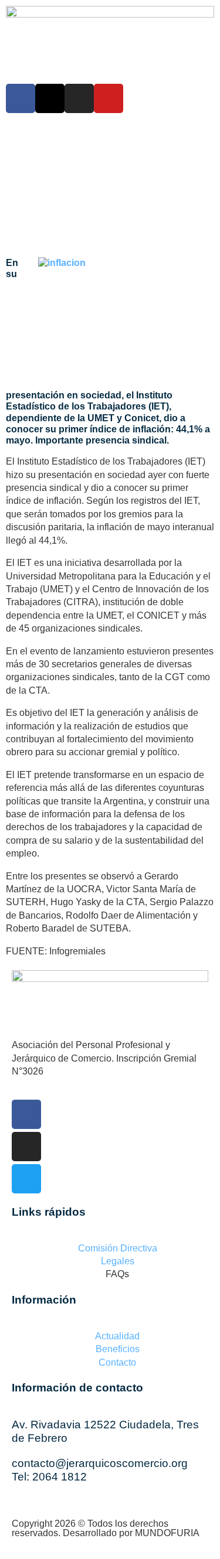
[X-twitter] (50, 98)
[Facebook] (20, 98)
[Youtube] (108, 98)
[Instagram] (79, 98)
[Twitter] (26, 1178)
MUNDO (167, 1533)
